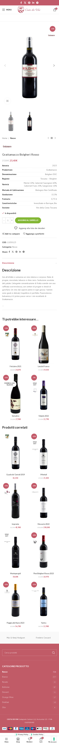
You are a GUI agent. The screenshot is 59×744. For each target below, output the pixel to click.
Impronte (15, 524)
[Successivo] (55, 138)
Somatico (15, 416)
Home (4, 138)
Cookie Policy (38, 734)
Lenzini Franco (43, 366)
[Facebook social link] (21, 3)
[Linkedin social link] (33, 3)
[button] (5, 65)
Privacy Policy (23, 734)
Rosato (5, 682)
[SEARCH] (53, 652)
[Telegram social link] (37, 3)
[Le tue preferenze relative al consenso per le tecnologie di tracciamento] (54, 739)
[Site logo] (29, 9)
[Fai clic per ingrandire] (7, 101)
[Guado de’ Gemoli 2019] (15, 452)
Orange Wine (7, 697)
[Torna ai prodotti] (51, 138)
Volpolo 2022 (44, 416)
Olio (4, 707)
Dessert (5, 692)
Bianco (5, 676)
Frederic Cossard (43, 637)
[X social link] (25, 3)
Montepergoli (15, 573)
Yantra (43, 623)
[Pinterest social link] (29, 3)
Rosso (13, 138)
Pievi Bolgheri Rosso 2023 (44, 573)
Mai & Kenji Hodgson (16, 637)
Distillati (5, 702)
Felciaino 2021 (15, 366)
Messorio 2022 (43, 524)
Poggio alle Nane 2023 (15, 623)
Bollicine (5, 687)
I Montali (43, 475)
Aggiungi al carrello (28, 220)
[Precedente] (48, 138)
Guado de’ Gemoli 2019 (15, 475)
